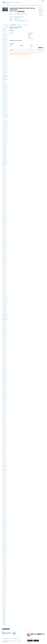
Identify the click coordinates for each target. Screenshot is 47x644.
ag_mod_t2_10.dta (4, 114)
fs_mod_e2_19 (4, 575)
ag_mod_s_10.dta (4, 111)
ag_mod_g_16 (4, 384)
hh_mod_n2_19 (4, 497)
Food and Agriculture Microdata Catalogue (10, 5)
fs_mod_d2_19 (4, 570)
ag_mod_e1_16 (4, 377)
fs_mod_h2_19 (4, 582)
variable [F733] (40, 5)
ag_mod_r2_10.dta (4, 110)
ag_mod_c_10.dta (4, 86)
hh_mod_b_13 (4, 169)
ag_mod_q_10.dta (4, 107)
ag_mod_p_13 (4, 247)
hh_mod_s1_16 (4, 357)
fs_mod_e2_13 (4, 277)
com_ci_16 (3, 462)
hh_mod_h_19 (4, 484)
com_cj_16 (3, 463)
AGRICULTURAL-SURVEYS (20, 5)
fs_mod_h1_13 (4, 283)
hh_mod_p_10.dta (4, 60)
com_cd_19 (3, 597)
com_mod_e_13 (4, 302)
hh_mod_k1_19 (4, 490)
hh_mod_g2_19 (4, 481)
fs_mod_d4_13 (4, 274)
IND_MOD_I (3, 618)
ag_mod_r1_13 (4, 250)
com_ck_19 (3, 609)
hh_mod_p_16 (4, 353)
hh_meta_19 (4, 467)
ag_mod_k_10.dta (4, 98)
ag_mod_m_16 (4, 396)
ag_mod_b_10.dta (4, 84)
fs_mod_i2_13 (4, 290)
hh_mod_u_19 (4, 509)
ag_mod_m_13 (4, 238)
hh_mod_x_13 (4, 208)
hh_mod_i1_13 (4, 183)
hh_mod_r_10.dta (4, 63)
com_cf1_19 (4, 600)
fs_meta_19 (3, 563)
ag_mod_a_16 (4, 369)
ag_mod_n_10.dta (4, 102)
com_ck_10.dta (4, 160)
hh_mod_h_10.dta (4, 45)
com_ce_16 (3, 453)
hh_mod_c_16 (4, 326)
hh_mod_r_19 (4, 503)
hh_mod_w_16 (4, 365)
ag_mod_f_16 (4, 383)
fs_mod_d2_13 (4, 271)
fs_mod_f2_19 (4, 578)
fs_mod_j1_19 (4, 588)
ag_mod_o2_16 (4, 404)
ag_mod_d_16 (4, 375)
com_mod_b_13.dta (5, 298)
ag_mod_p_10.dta (4, 105)
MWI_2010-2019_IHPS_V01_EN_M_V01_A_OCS (31, 5)
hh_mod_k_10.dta (4, 51)
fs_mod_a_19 (4, 564)
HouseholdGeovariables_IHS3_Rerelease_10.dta (5, 76)
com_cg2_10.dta (4, 154)
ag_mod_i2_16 (4, 390)
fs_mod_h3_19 (4, 584)
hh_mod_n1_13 (4, 192)
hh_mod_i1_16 (4, 338)
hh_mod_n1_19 (4, 496)
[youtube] (29, 635)
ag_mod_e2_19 (4, 524)
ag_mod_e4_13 (4, 223)
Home (3, 5)
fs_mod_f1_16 (4, 432)
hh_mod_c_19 (4, 472)
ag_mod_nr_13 (4, 241)
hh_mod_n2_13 (4, 193)
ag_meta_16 (4, 368)
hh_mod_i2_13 (4, 184)
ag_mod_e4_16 (4, 381)
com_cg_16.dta (4, 457)
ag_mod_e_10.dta (4, 89)
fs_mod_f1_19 (4, 576)
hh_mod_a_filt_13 (4, 168)
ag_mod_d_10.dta (4, 87)
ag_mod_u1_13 (4, 257)
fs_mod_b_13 (4, 266)
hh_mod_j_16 (4, 341)
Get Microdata (21, 11)
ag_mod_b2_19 (4, 518)
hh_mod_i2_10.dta (4, 48)
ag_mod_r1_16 (4, 408)
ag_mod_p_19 (4, 551)
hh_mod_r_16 (4, 356)
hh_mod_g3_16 (4, 335)
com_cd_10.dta (4, 148)
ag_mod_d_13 (4, 217)
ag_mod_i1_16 (4, 389)
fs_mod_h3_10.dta (4, 136)
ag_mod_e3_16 (4, 380)
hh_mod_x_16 (4, 366)
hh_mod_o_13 (4, 195)
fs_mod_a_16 (4, 420)
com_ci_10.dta (4, 157)
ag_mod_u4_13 (4, 262)
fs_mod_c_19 (4, 567)
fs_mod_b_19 (4, 566)
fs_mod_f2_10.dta (4, 130)
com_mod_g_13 (4, 307)
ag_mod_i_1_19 (4, 533)
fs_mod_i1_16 (4, 441)
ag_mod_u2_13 (4, 259)
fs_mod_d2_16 (4, 426)
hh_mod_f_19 (4, 476)
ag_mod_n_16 (4, 398)
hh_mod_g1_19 (4, 479)
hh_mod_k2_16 (4, 344)
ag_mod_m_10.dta (4, 101)
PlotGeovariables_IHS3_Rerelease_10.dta (5, 79)
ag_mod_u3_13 (4, 260)
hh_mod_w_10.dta (4, 72)
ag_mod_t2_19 (4, 561)
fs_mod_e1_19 (4, 573)
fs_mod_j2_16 (4, 444)
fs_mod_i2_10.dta (4, 139)
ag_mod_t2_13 (4, 256)
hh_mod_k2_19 (4, 491)
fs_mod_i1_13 (4, 289)
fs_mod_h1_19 (4, 581)
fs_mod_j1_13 (4, 292)
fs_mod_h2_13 (4, 284)
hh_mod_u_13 (4, 205)
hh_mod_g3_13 (4, 180)
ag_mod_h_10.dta (4, 93)
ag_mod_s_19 (4, 558)
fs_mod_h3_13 (4, 286)
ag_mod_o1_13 (4, 244)
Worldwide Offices (15, 638)
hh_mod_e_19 (4, 475)
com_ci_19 (3, 606)
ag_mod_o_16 (4, 401)
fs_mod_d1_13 (4, 269)
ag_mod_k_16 (4, 393)
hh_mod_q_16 (4, 354)
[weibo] (28, 635)
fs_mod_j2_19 (4, 590)
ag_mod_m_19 (4, 542)
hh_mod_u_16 (4, 362)
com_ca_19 (3, 593)
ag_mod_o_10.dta (4, 104)
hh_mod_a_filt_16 (4, 323)
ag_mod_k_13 (4, 235)
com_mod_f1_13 (4, 304)
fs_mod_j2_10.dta (4, 142)
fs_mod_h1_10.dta (4, 133)
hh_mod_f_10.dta (4, 39)
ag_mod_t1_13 (4, 254)
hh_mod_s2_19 (4, 506)
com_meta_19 (4, 591)
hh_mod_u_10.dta (4, 69)
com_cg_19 (3, 603)
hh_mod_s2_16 (4, 359)
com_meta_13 (4, 295)
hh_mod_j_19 (4, 488)
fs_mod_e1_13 (4, 275)
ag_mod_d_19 (4, 521)
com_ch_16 (3, 460)
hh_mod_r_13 (4, 199)
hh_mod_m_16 (4, 347)
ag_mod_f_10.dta (4, 90)
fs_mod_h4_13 (4, 287)
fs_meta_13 (3, 263)
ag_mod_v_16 (4, 417)
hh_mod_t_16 (4, 360)
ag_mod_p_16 (4, 405)
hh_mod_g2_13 (4, 178)
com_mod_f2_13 (4, 305)
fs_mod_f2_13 (4, 280)
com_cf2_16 (4, 456)
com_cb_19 (3, 594)
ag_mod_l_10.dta (4, 99)
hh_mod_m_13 (4, 190)
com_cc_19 (3, 596)
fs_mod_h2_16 (4, 438)
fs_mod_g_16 (4, 435)
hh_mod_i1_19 (4, 485)
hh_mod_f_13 (4, 175)
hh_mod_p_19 (4, 500)
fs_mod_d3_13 (4, 272)
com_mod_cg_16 (4, 459)
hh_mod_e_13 (4, 174)
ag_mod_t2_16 (4, 414)
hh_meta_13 (4, 166)
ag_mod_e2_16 (4, 378)
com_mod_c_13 (4, 299)
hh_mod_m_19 (4, 494)
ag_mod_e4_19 (4, 527)
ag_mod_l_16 (4, 395)
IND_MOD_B (4, 612)
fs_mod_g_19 (4, 579)
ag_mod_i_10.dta (4, 95)
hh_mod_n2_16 (4, 350)
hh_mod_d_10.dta (4, 36)
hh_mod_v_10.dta (4, 70)
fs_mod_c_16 (4, 423)
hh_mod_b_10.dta (4, 33)
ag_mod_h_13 (4, 229)
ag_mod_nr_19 (4, 545)
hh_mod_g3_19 (4, 482)
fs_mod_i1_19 (4, 585)
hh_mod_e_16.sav (4, 329)
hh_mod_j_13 (4, 186)
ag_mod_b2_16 (4, 372)
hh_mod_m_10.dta (4, 54)
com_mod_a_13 (4, 296)
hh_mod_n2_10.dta (5, 57)
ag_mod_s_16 (4, 411)
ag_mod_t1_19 (4, 560)
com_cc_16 (3, 450)
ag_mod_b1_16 (4, 371)
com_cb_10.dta (4, 145)
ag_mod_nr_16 (4, 399)
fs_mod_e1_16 (4, 429)
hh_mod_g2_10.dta (5, 42)
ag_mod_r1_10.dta (4, 108)
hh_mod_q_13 (4, 198)
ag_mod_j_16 (4, 392)
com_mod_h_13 (4, 308)
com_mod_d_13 (4, 301)
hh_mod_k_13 (4, 187)
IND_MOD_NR (4, 624)
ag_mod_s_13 (4, 253)
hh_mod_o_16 (4, 351)
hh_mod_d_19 (4, 473)
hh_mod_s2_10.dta (4, 66)
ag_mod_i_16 (4, 387)
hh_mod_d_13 (4, 172)
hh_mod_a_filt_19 (4, 469)
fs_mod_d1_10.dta (4, 121)
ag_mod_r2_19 (4, 557)
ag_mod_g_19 (4, 530)
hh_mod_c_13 (4, 171)
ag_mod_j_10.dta (4, 96)
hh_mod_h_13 (4, 181)
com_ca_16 (3, 447)
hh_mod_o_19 (4, 499)
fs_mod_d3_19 (4, 572)
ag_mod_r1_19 (4, 555)
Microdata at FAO (18, 2)
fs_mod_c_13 (4, 268)
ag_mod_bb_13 (4, 214)
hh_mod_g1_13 (4, 177)
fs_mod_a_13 (4, 265)
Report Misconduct (5, 641)
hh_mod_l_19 (4, 493)
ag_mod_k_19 (4, 539)
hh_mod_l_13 (4, 189)
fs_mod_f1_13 (4, 278)
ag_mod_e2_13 (4, 220)
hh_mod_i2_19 (4, 487)
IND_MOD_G (4, 615)
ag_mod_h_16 (4, 386)
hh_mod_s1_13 (4, 201)
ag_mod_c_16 (4, 374)
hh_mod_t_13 (4, 204)
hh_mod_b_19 (4, 470)
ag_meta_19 (4, 515)
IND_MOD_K (4, 621)
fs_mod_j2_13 (4, 293)
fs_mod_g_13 (4, 281)
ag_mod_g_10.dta (4, 92)
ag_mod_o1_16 (4, 402)
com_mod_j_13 (4, 311)
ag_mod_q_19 (4, 554)
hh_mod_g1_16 (4, 332)
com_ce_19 (3, 599)
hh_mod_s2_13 (4, 202)
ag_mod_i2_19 (4, 536)
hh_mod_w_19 (4, 512)
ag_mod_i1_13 (4, 232)
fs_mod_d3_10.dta (4, 124)
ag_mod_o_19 (4, 548)
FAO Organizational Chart (7, 638)
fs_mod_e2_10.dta (4, 127)
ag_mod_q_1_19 (4, 552)
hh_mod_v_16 (4, 363)
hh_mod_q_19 (4, 502)
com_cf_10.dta (4, 151)
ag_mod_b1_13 (4, 211)
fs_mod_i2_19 (4, 587)
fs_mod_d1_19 (4, 569)
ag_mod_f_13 (4, 226)
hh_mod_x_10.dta (4, 73)
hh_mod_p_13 (4, 196)
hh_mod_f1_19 (4, 478)
